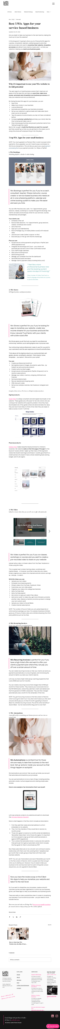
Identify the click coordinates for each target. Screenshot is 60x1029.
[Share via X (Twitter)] (13, 917)
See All (49, 924)
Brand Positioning (40, 12)
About (18, 977)
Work (18, 982)
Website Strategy (28, 12)
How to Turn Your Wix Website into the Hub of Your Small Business (17, 943)
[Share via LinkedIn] (16, 917)
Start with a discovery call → (37, 1010)
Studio (18, 974)
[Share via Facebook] (9, 917)
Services (19, 980)
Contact (19, 988)
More (48, 12)
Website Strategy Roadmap (36, 985)
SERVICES (34, 972)
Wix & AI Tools (12, 912)
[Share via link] (20, 917)
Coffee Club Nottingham (23, 985)
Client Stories (18, 12)
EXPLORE (19, 972)
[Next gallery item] (49, 531)
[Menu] (44, 4)
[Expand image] (30, 736)
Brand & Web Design (36, 974)
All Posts (9, 12)
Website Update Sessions (35, 996)
